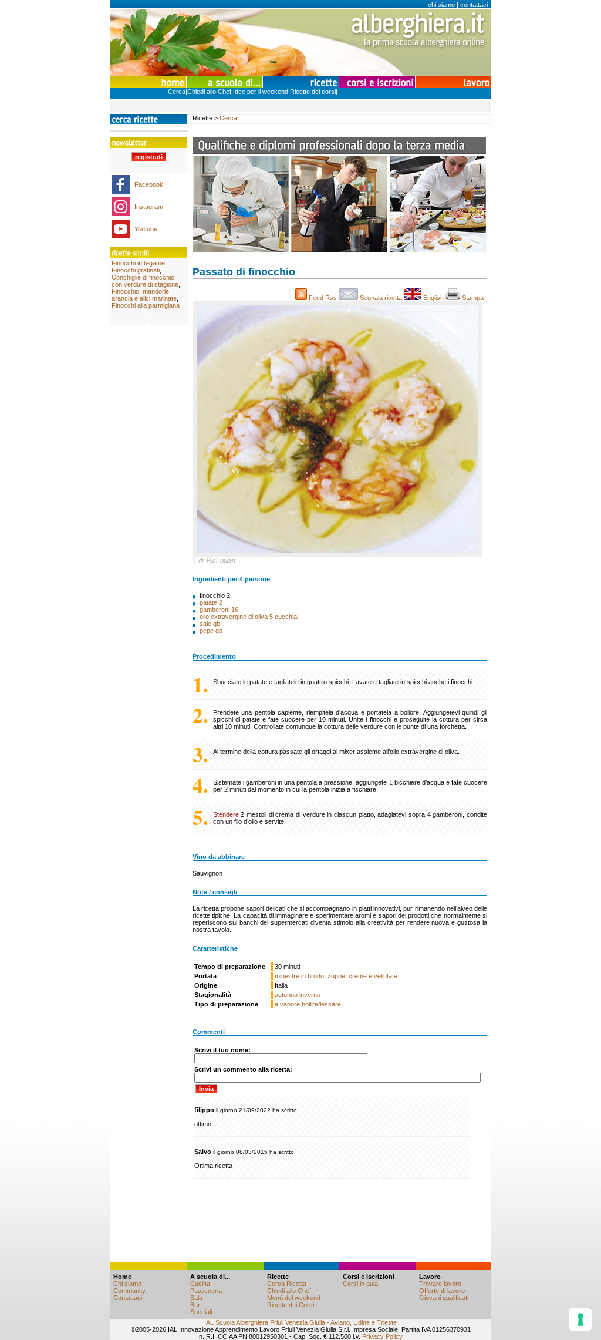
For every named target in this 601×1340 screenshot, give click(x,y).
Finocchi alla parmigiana (146, 305)
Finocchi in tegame (138, 263)
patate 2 (211, 602)
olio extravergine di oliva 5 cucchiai (249, 616)
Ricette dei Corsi (290, 1304)
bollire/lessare (321, 1004)
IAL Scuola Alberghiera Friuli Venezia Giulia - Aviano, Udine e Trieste (300, 1322)
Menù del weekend (293, 1297)
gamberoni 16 (219, 609)
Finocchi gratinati (136, 270)
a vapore (287, 1004)
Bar (195, 1304)
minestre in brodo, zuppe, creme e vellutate (337, 975)
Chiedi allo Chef (209, 91)
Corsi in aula (360, 1283)
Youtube (145, 229)
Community (129, 1290)
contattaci (474, 4)
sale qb (210, 623)
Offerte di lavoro (442, 1290)
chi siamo (441, 4)
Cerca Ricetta (286, 1283)
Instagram (148, 206)
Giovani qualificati (443, 1297)
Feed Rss (323, 297)
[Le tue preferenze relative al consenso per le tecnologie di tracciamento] (580, 1319)
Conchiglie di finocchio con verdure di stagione (145, 281)
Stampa (473, 297)
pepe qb (211, 630)
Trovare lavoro (440, 1283)
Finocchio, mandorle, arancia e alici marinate (144, 295)
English (433, 297)
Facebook (148, 184)
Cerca (176, 91)
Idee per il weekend (260, 91)
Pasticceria (206, 1290)
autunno (286, 994)
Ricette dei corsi (313, 91)
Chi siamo (127, 1283)
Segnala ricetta (381, 297)
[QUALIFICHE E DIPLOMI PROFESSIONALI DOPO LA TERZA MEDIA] (339, 249)
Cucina (200, 1283)
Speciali (201, 1311)
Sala (196, 1297)
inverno (309, 994)
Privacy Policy (382, 1336)
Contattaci (127, 1297)
